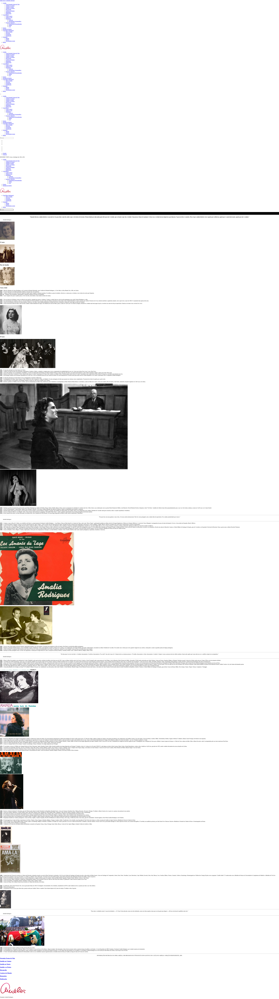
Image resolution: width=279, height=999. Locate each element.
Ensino (4, 28)
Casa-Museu (6, 14)
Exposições (8, 34)
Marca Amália (9, 31)
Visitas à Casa (9, 17)
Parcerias (8, 33)
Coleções (11, 20)
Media (4, 42)
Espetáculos (8, 35)
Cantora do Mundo (10, 11)
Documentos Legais (10, 41)
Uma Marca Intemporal (8, 30)
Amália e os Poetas (10, 8)
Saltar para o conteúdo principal (7, 0)
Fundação (5, 37)
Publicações (8, 13)
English (4, 153)
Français (5, 154)
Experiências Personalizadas (15, 24)
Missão (7, 38)
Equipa (7, 39)
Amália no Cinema (10, 5)
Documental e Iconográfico (15, 21)
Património (8, 18)
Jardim (10, 25)
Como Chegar (9, 16)
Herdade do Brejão (7, 29)
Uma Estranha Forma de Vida (12, 4)
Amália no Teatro (10, 7)
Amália (4, 3)
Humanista (8, 12)
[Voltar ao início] (5, 49)
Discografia (8, 9)
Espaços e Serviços (10, 22)
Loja (10, 26)
